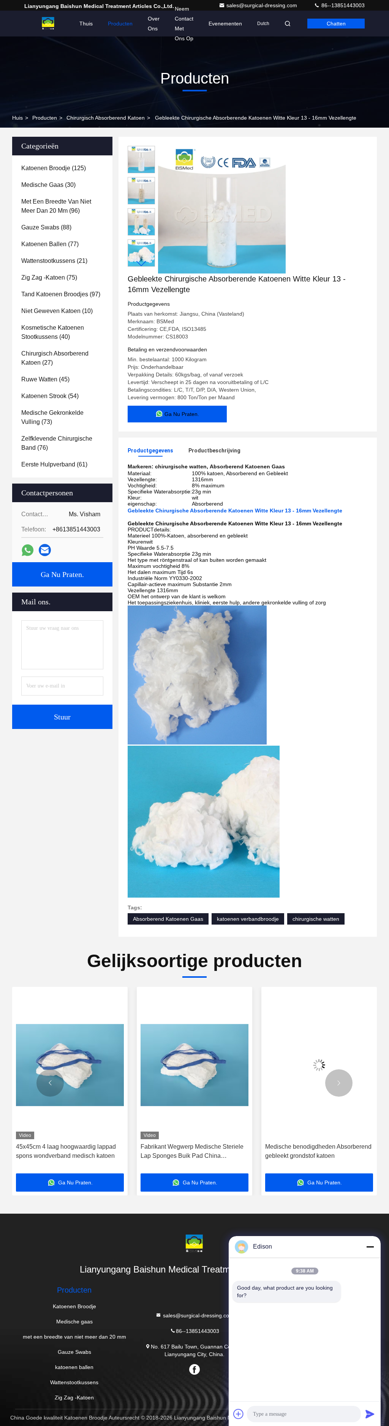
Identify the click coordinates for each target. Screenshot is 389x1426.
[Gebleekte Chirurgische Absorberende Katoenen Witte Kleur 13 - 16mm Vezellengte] (222, 210)
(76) (56, 443)
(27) (55, 358)
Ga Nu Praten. (62, 574)
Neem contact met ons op (184, 23)
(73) (52, 417)
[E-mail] (45, 550)
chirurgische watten (316, 919)
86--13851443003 (342, 5)
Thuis (86, 24)
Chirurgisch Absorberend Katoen (105, 118)
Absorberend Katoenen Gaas (168, 919)
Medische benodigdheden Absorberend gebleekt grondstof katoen (194, 1151)
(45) (45, 379)
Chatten (336, 24)
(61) (54, 464)
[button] (141, 263)
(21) (54, 261)
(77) (50, 244)
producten (44, 118)
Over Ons (154, 24)
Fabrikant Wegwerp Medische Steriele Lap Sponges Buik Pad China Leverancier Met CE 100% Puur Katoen (69, 1151)
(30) (48, 185)
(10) (57, 311)
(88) (46, 227)
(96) (56, 206)
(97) (60, 294)
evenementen (225, 24)
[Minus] (370, 1246)
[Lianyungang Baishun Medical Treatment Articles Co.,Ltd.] (48, 23)
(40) (52, 332)
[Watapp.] (27, 550)
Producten (120, 24)
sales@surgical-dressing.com (262, 5)
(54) (50, 396)
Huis (17, 118)
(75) (49, 277)
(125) (53, 168)
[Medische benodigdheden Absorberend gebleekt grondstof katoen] (194, 1065)
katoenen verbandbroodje (248, 919)
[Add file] (238, 1413)
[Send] (370, 1413)
